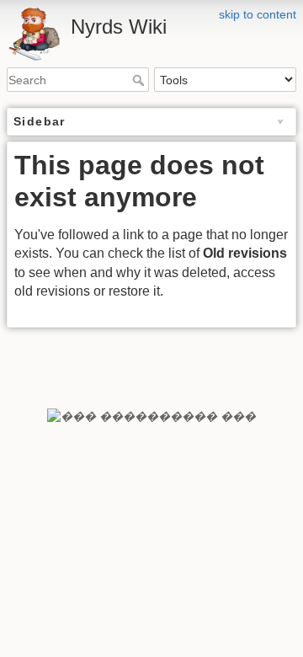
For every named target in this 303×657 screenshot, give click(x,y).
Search (140, 80)
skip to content (257, 14)
